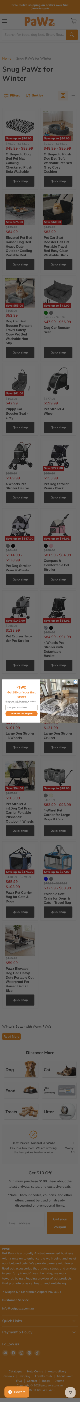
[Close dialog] (75, 682)
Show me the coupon (21, 713)
